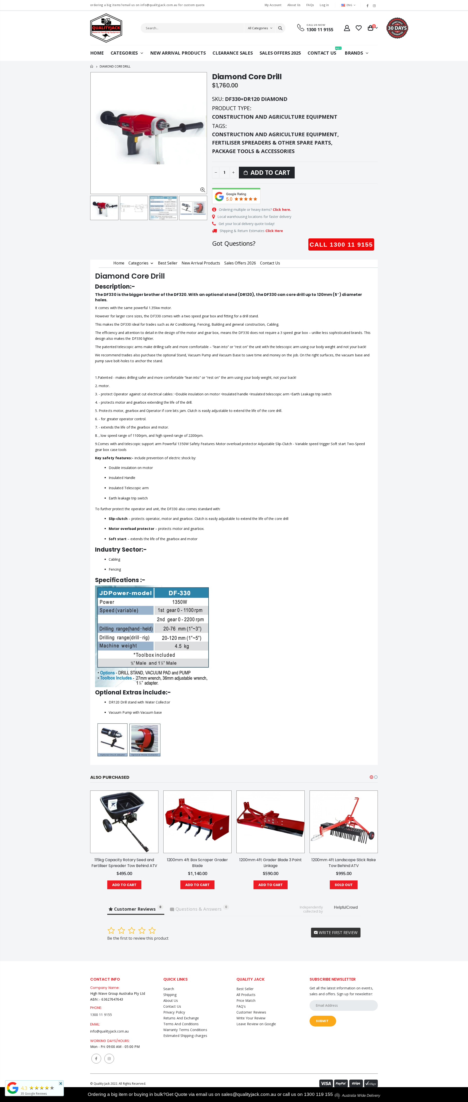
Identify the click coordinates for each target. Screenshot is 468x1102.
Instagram (109, 1058)
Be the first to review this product (137, 938)
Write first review (338, 932)
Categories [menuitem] (138, 263)
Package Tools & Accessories (253, 151)
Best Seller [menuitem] (167, 263)
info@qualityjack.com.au (109, 1031)
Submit (322, 1021)
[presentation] (95, 208)
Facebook (96, 1058)
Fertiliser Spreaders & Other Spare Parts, (273, 142)
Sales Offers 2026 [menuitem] (240, 263)
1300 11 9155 (101, 1014)
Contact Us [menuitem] (270, 263)
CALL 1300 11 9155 (341, 244)
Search (280, 28)
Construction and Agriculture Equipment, (276, 134)
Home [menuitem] (118, 263)
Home (92, 66)
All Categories (258, 28)
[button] (371, 777)
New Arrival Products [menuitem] (201, 263)
